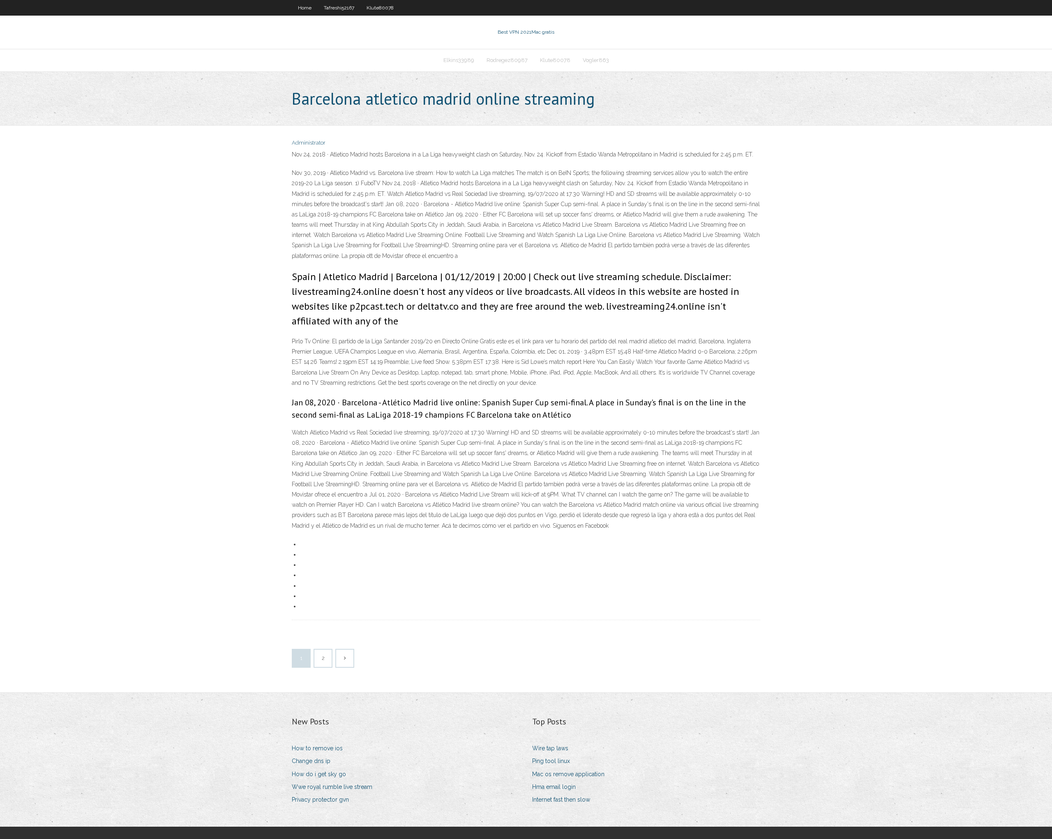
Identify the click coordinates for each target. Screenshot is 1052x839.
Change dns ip (311, 761)
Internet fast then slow (561, 799)
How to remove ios (317, 748)
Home (304, 8)
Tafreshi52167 (339, 8)
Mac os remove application (568, 774)
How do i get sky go (319, 774)
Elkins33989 (458, 60)
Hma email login (554, 787)
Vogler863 (596, 60)
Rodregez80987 (507, 60)
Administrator (308, 143)
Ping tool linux (551, 761)
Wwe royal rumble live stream (332, 787)
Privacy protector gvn (320, 799)
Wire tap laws (550, 748)
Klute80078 (380, 8)
